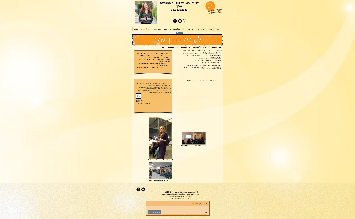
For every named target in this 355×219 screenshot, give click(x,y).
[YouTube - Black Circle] (180, 21)
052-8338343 (176, 198)
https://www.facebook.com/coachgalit (174, 194)
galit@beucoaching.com (177, 196)
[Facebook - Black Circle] (175, 21)
